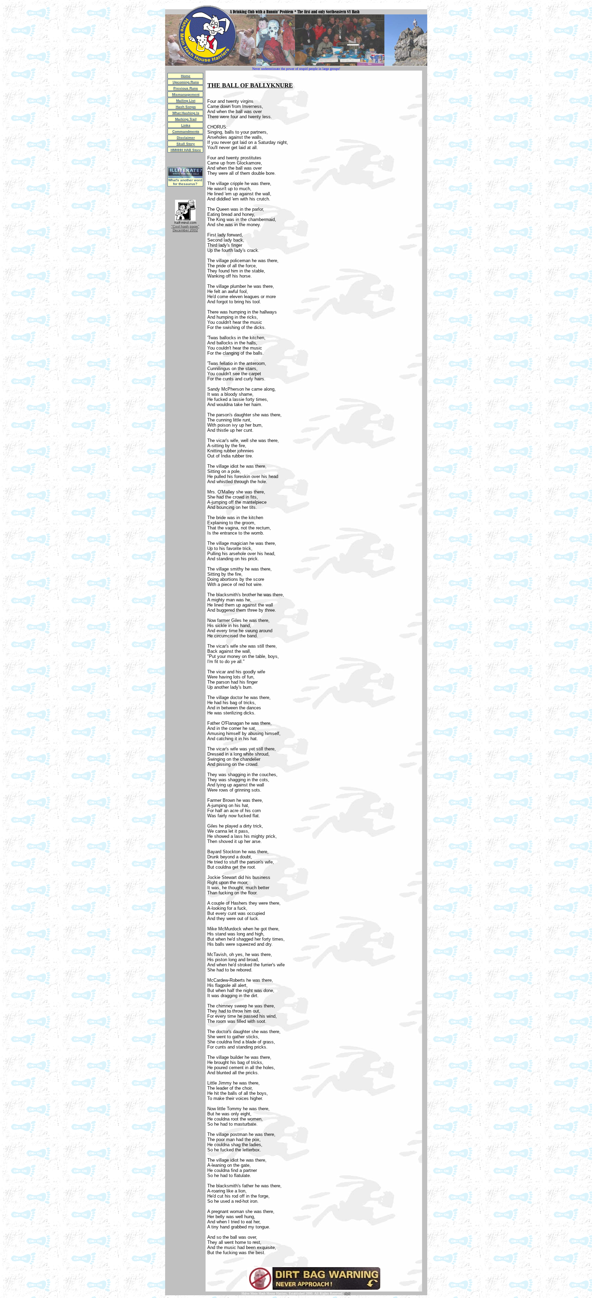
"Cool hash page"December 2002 (185, 228)
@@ (347, 1293)
